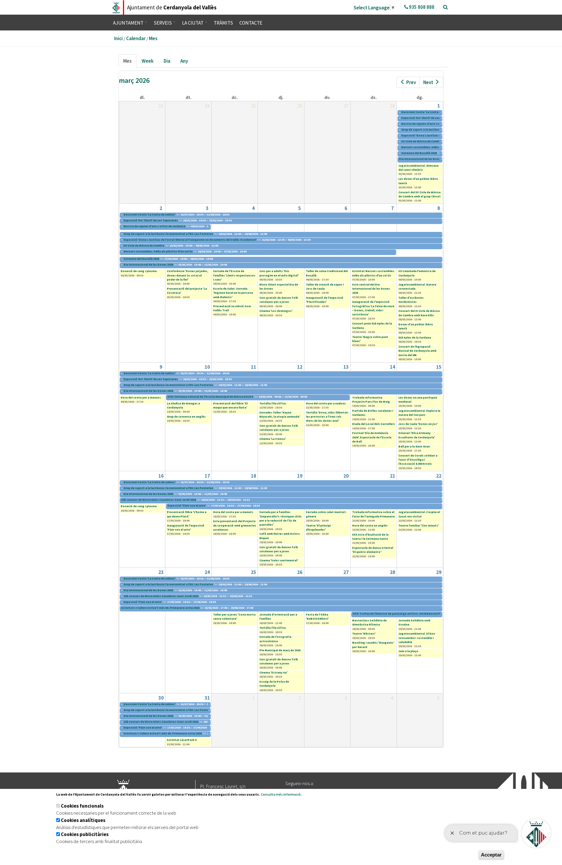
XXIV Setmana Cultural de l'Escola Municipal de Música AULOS (210, 397)
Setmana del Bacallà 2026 (419, 153)
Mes (153, 38)
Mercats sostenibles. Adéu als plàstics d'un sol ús (435, 147)
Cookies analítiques (83, 820)
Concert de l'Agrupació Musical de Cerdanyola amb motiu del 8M (417, 351)
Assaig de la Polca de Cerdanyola (274, 684)
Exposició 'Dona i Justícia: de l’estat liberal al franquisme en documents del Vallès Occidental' (190, 240)
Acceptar (491, 855)
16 (161, 476)
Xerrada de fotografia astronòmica (275, 639)
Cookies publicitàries (85, 834)
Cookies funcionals (82, 806)
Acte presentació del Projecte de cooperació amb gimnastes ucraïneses (234, 525)
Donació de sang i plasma (139, 271)
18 (253, 476)
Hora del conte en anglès (370, 525)
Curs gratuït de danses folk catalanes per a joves (278, 300)
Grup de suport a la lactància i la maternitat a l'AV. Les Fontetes (168, 234)
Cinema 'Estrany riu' (273, 672)
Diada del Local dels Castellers (373, 424)
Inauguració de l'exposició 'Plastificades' (324, 300)
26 (299, 572)
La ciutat (193, 23)
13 (346, 367)
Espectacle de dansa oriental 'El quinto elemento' (372, 550)
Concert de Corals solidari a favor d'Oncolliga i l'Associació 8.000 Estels (417, 460)
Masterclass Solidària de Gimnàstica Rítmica (369, 622)
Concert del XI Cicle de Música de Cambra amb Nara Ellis (419, 313)
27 (346, 572)
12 (299, 367)
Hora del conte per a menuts (141, 397)
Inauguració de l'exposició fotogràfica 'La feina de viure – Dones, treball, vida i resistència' (373, 308)
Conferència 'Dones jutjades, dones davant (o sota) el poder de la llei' (187, 275)
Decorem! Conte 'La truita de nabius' (427, 112)
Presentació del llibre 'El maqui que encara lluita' (230, 405)
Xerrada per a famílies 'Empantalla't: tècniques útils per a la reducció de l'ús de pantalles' (280, 518)
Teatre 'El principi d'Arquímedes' (318, 527)
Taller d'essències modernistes (411, 300)
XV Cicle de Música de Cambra (421, 141)
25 (253, 572)
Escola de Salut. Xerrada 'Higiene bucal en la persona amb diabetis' (233, 293)
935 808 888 (421, 7)
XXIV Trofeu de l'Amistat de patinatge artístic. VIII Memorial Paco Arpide (404, 614)
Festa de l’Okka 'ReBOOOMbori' (317, 616)
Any (184, 61)
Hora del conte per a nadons (326, 403)
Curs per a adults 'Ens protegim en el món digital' (279, 273)
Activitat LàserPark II (182, 740)
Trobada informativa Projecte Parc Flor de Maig (371, 400)
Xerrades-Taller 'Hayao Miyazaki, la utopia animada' (279, 414)
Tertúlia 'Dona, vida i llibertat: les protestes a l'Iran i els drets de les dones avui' (327, 417)
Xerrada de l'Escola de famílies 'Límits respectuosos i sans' (234, 275)
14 (392, 367)
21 (392, 476)
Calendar (135, 38)
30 (161, 698)
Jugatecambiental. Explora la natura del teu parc (419, 413)
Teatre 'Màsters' (364, 633)
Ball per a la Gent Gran (414, 446)
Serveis (163, 23)
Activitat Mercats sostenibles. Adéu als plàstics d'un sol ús (373, 273)
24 (207, 572)
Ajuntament (128, 23)
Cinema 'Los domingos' (275, 311)
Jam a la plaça (408, 651)
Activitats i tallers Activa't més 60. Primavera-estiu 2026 (160, 608)
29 (438, 572)
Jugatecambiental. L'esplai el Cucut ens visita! (419, 514)
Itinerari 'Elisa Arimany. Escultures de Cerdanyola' (416, 435)
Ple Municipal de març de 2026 (279, 650)
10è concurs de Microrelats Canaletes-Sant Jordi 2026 (158, 500)
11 (253, 367)
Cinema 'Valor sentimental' (278, 560)
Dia (167, 61)
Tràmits (223, 23)
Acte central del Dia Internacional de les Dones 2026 (371, 289)
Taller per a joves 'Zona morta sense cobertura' (234, 616)
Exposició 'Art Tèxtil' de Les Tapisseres (428, 118)
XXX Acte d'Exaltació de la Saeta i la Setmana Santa (370, 537)
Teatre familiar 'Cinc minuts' (418, 525)
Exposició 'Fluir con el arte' (186, 505)
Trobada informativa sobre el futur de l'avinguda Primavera (373, 514)
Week (148, 61)
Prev (411, 82)
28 (392, 572)
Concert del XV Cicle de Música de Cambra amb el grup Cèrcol (419, 194)
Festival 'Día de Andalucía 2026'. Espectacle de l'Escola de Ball (371, 437)
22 (438, 476)
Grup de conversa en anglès (186, 416)
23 (161, 572)
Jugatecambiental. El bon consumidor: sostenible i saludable (416, 638)
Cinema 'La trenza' (272, 439)
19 (299, 476)
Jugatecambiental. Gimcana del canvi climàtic (418, 168)
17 (207, 476)
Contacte (250, 23)
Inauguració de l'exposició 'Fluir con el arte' (185, 527)
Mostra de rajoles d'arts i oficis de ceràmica (432, 124)
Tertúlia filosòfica (272, 403)
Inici (118, 38)
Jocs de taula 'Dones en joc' (418, 424)
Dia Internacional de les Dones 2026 (423, 159)
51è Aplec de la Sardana (414, 337)
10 (207, 367)
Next (428, 82)
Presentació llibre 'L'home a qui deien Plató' (186, 514)
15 (438, 367)
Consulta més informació (281, 794)
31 (207, 698)
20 (346, 476)
